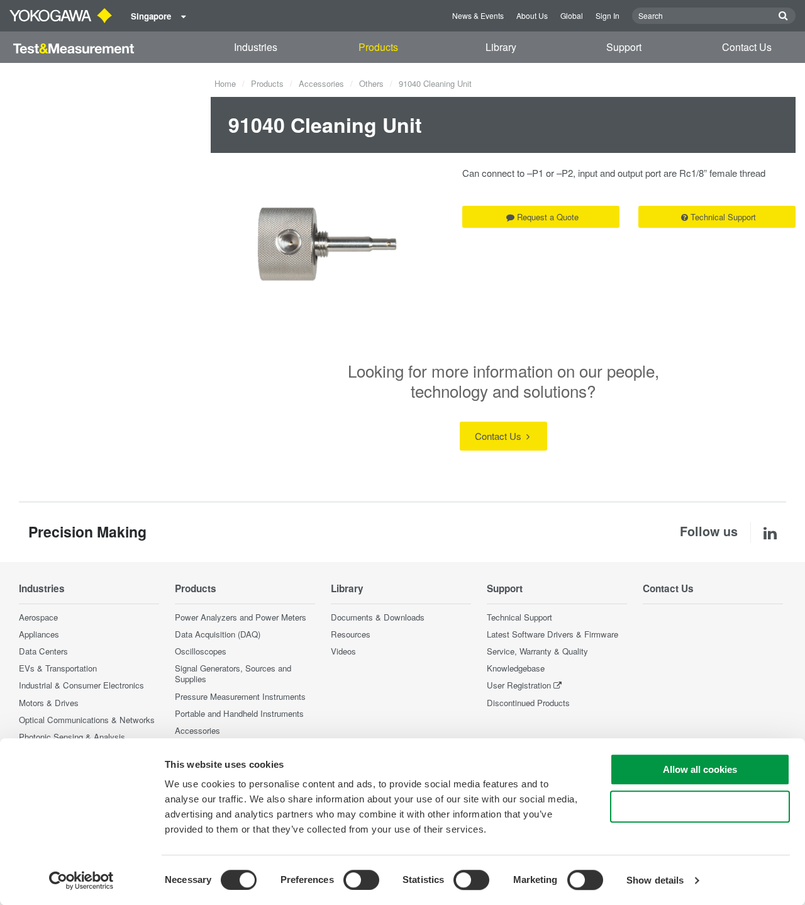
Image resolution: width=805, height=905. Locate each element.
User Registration (519, 685)
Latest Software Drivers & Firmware (552, 634)
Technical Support (723, 217)
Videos (343, 651)
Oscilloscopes (200, 651)
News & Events (478, 15)
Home (225, 83)
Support (623, 47)
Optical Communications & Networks (87, 720)
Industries (255, 47)
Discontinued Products (528, 703)
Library (501, 47)
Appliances (39, 634)
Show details (655, 880)
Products (378, 47)
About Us (532, 15)
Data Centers (43, 651)
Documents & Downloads (378, 617)
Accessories (321, 83)
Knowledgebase (516, 668)
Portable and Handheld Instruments (239, 713)
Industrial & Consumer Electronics (81, 685)
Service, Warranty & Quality (537, 651)
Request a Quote (548, 217)
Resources (350, 634)
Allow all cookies (700, 769)
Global (571, 15)
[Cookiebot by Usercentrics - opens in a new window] (81, 880)
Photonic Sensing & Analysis (72, 737)
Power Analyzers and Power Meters (240, 617)
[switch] (361, 880)
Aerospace (38, 617)
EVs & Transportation (58, 668)
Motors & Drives (49, 703)
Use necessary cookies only (700, 806)
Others (371, 83)
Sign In (607, 15)
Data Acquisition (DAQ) (217, 634)
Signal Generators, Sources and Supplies (233, 673)
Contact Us (747, 47)
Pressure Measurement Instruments (240, 696)
